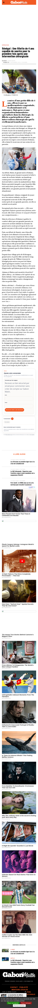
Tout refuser (26, 1003)
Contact (14, 987)
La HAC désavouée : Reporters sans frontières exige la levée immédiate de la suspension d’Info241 (23, 473)
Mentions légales (20, 989)
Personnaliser (19, 1006)
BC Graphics (32, 434)
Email (6, 402)
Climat (13, 949)
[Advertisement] (19, 24)
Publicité (23, 987)
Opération (5, 45)
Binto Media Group (9, 434)
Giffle (13, 958)
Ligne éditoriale (27, 994)
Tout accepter (13, 1003)
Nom (6, 395)
